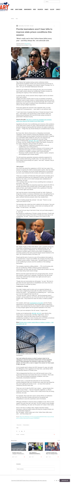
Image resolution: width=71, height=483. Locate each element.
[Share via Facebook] (16, 431)
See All (59, 440)
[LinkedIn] (58, 480)
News (17, 18)
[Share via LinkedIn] (21, 431)
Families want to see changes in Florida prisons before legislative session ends (18, 453)
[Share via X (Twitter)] (19, 431)
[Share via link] (24, 431)
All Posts (12, 18)
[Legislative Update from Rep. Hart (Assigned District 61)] (52, 446)
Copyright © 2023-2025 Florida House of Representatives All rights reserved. (29, 480)
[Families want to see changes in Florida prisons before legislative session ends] (18, 446)
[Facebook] (54, 480)
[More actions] (54, 25)
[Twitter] (56, 480)
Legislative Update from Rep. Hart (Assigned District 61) (52, 453)
